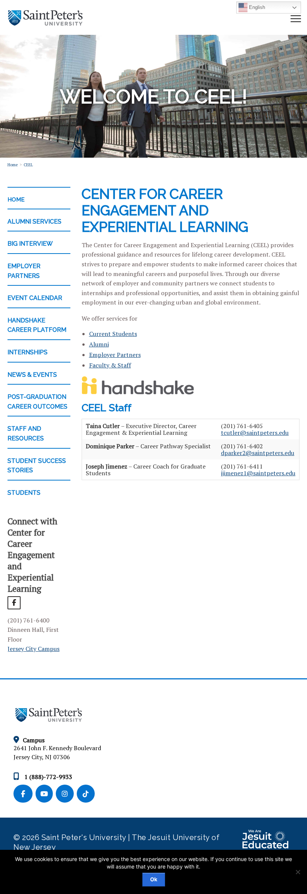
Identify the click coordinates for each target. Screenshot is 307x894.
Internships (27, 352)
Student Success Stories (36, 465)
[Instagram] (66, 794)
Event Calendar (34, 297)
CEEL (28, 164)
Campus (34, 740)
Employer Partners (23, 271)
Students (23, 492)
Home (12, 164)
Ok (153, 879)
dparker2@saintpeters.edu (257, 453)
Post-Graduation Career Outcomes (37, 401)
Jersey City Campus (33, 649)
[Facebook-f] (24, 794)
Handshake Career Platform (36, 325)
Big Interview (30, 243)
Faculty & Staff (110, 365)
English (256, 7)
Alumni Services (34, 221)
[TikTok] (86, 794)
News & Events (32, 374)
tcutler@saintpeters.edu (255, 432)
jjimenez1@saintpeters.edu (258, 473)
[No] (297, 872)
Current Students (113, 334)
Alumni (99, 344)
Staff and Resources (25, 433)
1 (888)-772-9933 (47, 777)
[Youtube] (46, 794)
